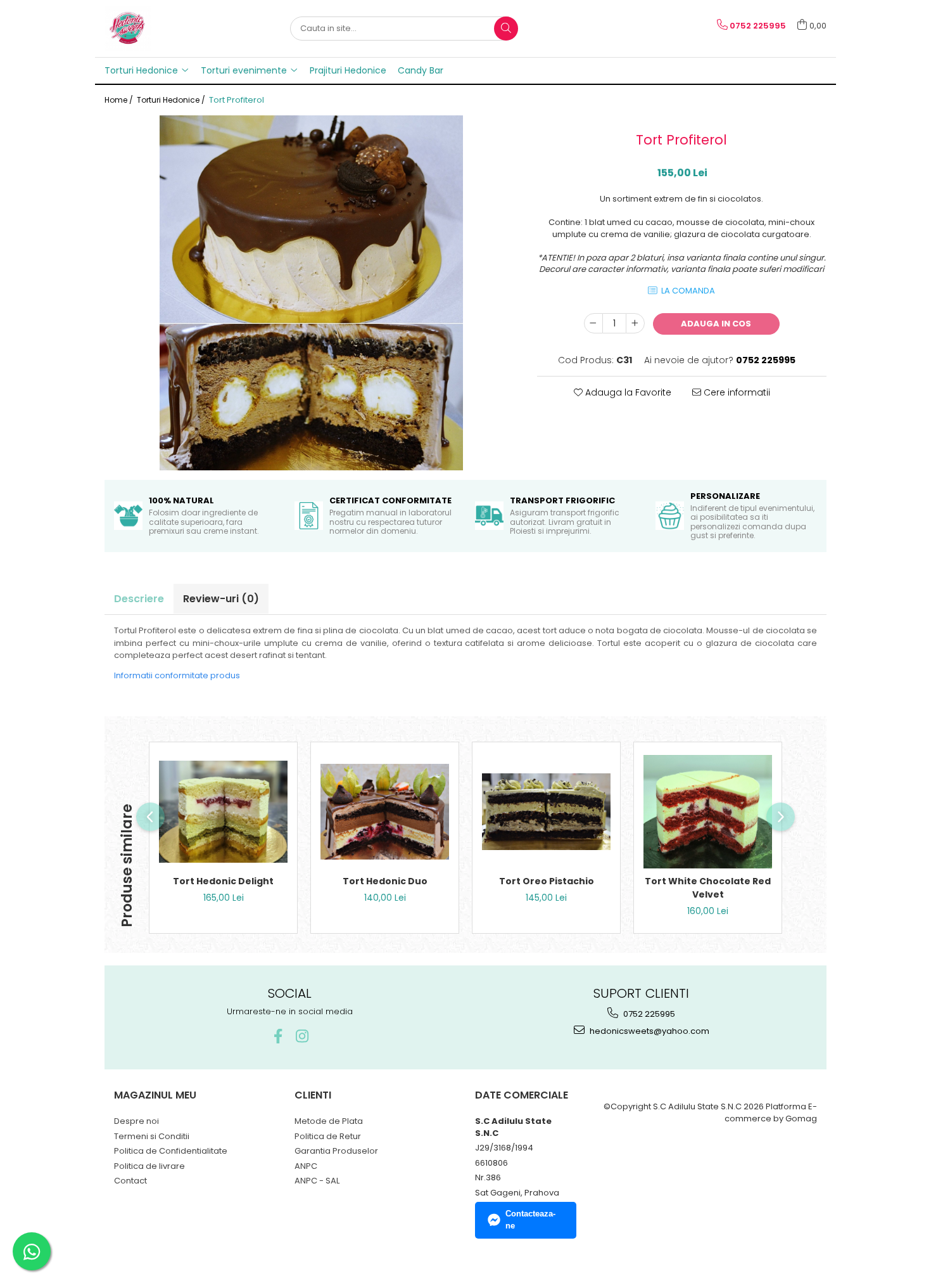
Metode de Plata (328, 1121)
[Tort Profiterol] (311, 292)
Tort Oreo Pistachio (546, 881)
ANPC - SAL (316, 1181)
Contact (130, 1181)
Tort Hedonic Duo (385, 881)
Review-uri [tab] (221, 598)
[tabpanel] (311, 292)
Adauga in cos (716, 324)
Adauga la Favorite (627, 392)
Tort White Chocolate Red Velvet (708, 888)
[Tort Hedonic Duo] (384, 812)
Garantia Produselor (336, 1151)
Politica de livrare (149, 1166)
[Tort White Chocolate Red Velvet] (707, 811)
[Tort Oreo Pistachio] (546, 811)
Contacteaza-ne (530, 1219)
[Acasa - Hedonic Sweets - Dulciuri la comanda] (167, 28)
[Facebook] (278, 1036)
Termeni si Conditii (151, 1136)
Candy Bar (420, 70)
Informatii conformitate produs (177, 675)
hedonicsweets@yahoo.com (648, 1031)
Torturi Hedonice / (172, 99)
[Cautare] (506, 28)
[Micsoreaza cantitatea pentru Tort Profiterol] (593, 323)
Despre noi (136, 1121)
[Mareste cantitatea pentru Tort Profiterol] (635, 323)
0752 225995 (648, 1014)
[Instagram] (302, 1036)
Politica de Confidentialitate (170, 1151)
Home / (119, 99)
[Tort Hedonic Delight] (223, 812)
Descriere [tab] (139, 598)
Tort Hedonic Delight (223, 881)
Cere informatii (735, 392)
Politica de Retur (327, 1136)
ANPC (305, 1166)
